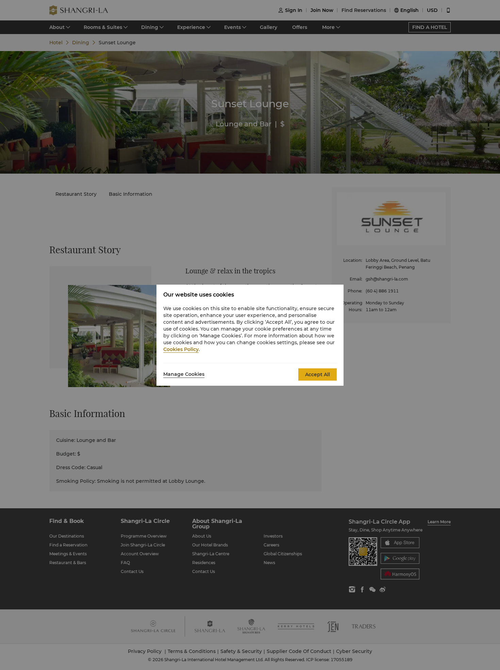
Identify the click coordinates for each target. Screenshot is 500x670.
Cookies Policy (181, 349)
